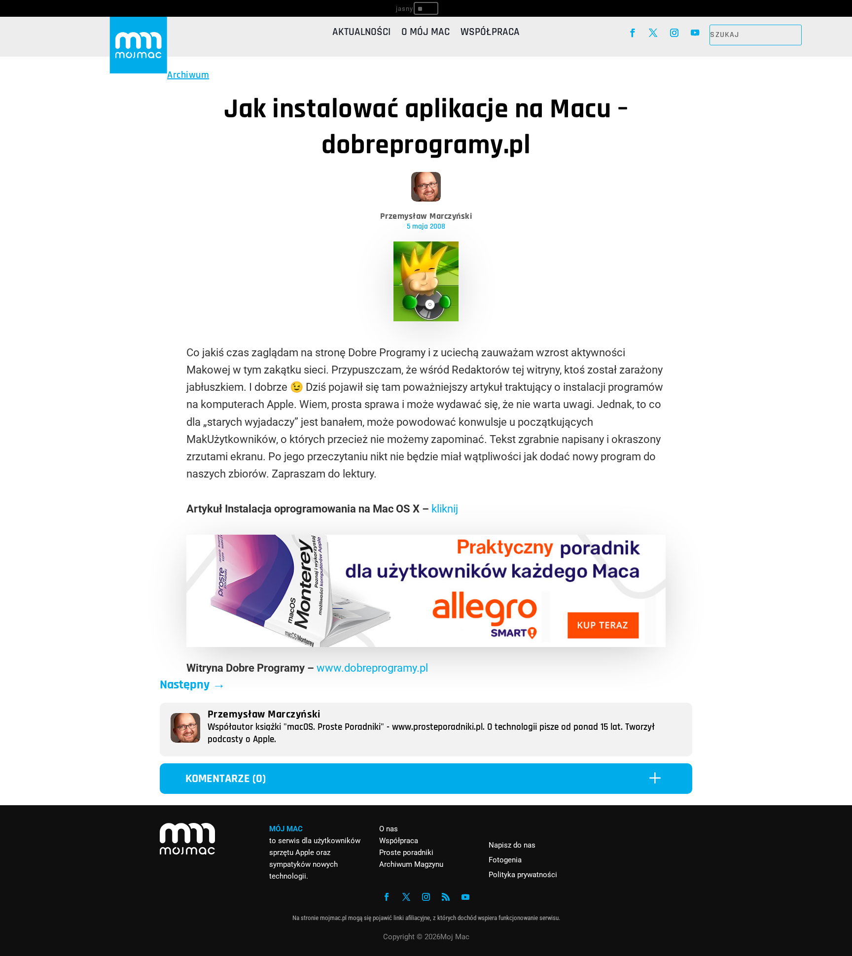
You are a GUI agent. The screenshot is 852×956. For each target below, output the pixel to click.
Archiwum (188, 74)
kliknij (444, 509)
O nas (388, 828)
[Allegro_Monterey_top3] (426, 643)
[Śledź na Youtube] (695, 33)
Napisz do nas (512, 845)
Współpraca (490, 33)
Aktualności (361, 33)
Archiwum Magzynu (411, 864)
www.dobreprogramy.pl (372, 668)
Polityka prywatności (523, 874)
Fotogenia (505, 859)
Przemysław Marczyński (426, 216)
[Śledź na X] (653, 33)
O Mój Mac (425, 33)
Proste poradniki (406, 852)
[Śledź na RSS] (446, 897)
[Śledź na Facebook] (632, 33)
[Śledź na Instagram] (674, 33)
